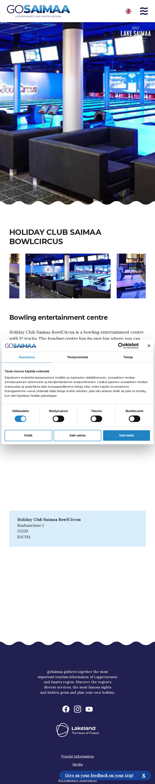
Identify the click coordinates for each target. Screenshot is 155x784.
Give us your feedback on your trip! (99, 775)
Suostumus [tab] (27, 357)
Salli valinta (77, 435)
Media (77, 764)
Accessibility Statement (77, 780)
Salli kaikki (126, 435)
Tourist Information (77, 756)
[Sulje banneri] (149, 345)
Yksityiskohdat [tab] (77, 357)
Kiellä (28, 435)
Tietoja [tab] (128, 357)
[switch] (58, 418)
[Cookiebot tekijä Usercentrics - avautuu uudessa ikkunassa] (121, 346)
